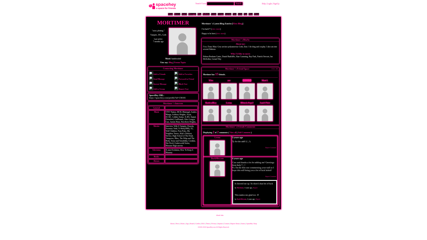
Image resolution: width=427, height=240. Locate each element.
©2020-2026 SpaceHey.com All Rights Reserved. (213, 227)
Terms (208, 223)
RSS (203, 223)
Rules (182, 223)
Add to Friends (159, 74)
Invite (240, 14)
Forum (213, 14)
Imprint (220, 223)
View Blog (238, 23)
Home (170, 14)
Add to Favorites (185, 74)
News (177, 223)
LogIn (269, 3)
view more (216, 29)
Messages (192, 14)
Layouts (228, 14)
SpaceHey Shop (251, 223)
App (245, 14)
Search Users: (200, 3)
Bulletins (206, 14)
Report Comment (270, 147)
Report (255, 188)
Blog (199, 14)
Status (243, 223)
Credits (197, 223)
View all (233, 132)
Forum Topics (180, 62)
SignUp (276, 3)
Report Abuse (235, 223)
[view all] (275, 69)
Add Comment (244, 132)
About (256, 14)
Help (264, 3)
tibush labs (220, 215)
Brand (192, 223)
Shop (251, 14)
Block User (182, 84)
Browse (177, 14)
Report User (183, 89)
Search (239, 3)
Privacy (213, 223)
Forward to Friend (186, 79)
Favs (235, 14)
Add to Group (159, 89)
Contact (226, 223)
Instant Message (159, 84)
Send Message (159, 79)
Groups (221, 14)
